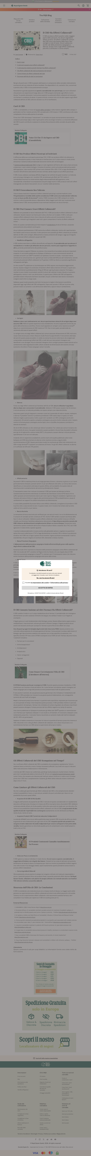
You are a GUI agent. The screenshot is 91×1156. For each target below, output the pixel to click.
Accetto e (46, 583)
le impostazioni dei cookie (40, 583)
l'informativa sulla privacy (59, 583)
